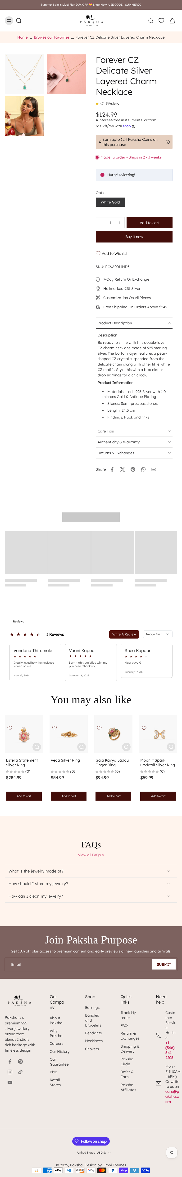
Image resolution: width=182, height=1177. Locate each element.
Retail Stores (55, 1082)
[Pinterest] (20, 1061)
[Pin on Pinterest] (133, 469)
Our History (59, 1051)
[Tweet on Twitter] (122, 469)
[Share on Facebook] (112, 469)
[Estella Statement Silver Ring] (24, 734)
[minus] (100, 223)
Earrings (92, 1007)
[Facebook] (10, 1061)
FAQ (124, 1025)
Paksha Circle (127, 1061)
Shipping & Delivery (130, 1049)
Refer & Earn (127, 1074)
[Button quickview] (36, 747)
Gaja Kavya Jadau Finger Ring (112, 762)
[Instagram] (10, 1072)
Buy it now (134, 236)
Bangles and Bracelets (93, 1020)
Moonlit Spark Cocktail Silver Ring (157, 762)
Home (22, 37)
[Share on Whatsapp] (143, 469)
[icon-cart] (172, 20)
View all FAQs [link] (89, 855)
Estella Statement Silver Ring (22, 762)
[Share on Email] (154, 469)
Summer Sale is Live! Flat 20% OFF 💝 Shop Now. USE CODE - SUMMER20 (91, 4)
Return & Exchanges (130, 1035)
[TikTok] (20, 1072)
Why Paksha (56, 1033)
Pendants (93, 1033)
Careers (56, 1043)
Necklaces (94, 1041)
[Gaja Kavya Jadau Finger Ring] (113, 734)
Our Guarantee (59, 1062)
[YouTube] (10, 1082)
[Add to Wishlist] (9, 728)
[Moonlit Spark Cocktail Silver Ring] (158, 734)
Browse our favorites (51, 37)
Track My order (128, 1015)
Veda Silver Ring (65, 760)
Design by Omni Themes (105, 1165)
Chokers (92, 1049)
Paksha (76, 1165)
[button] (150, 222)
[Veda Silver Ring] (69, 734)
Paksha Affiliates (128, 1087)
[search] (151, 20)
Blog (53, 1072)
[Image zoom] (24, 74)
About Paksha (56, 1020)
